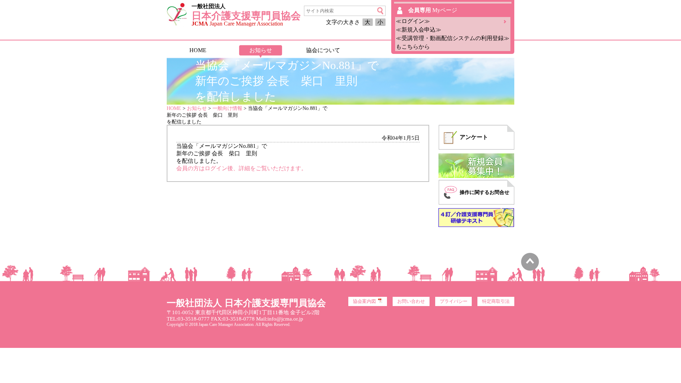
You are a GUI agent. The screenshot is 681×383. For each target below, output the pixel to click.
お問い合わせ (411, 301)
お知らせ (260, 50)
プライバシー (453, 301)
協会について (323, 50)
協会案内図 (364, 301)
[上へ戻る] (530, 269)
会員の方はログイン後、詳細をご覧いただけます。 (241, 168)
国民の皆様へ (386, 50)
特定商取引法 (496, 301)
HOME (197, 50)
